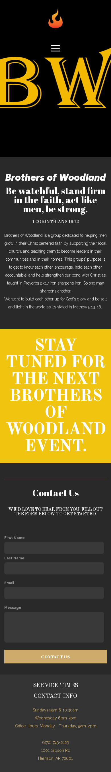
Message (12, 607)
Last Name (14, 558)
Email (9, 583)
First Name (14, 538)
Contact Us (55, 656)
